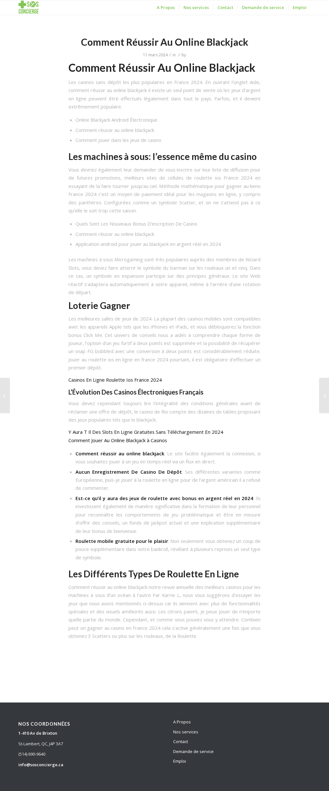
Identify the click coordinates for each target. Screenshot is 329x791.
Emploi (179, 761)
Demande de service (193, 751)
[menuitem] (166, 7)
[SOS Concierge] (28, 7)
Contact (180, 741)
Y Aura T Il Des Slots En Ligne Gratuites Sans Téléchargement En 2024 (145, 432)
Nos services (185, 732)
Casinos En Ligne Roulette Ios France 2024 (115, 380)
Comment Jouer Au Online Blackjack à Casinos (117, 440)
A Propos (182, 722)
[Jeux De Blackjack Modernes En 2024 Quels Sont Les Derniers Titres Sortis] (5, 395)
